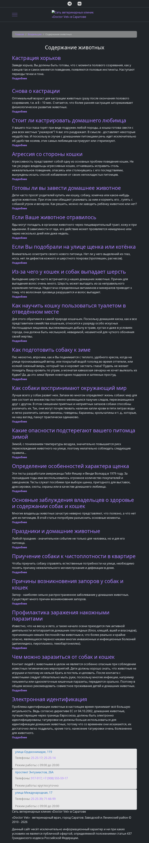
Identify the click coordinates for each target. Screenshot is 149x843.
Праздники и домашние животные (56, 530)
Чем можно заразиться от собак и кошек (63, 656)
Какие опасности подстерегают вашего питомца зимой (73, 433)
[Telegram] (69, 4)
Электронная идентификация (49, 699)
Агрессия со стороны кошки (47, 153)
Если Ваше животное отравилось (54, 217)
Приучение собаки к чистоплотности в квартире (74, 556)
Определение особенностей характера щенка (70, 465)
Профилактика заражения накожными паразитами (60, 615)
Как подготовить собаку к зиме (51, 349)
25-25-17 (37, 758)
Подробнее (19, 78)
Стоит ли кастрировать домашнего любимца (69, 120)
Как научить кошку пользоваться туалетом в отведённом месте (69, 308)
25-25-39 (37, 799)
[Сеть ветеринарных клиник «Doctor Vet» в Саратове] (74, 14)
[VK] (79, 4)
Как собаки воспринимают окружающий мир (69, 387)
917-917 (36, 778)
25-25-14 (50, 758)
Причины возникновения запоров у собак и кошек (67, 584)
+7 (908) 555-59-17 (55, 778)
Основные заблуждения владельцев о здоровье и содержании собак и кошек (73, 503)
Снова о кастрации (36, 90)
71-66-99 (50, 799)
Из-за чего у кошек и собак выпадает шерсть (69, 271)
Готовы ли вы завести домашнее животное (66, 187)
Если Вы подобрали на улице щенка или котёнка (74, 246)
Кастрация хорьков (36, 57)
